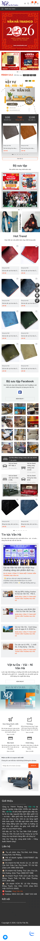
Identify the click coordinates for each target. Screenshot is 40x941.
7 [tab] (27, 154)
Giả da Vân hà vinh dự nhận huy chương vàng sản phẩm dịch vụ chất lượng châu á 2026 (18, 570)
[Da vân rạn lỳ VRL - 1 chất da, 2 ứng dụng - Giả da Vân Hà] (8, 647)
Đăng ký (33, 765)
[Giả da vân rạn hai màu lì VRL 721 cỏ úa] (29, 353)
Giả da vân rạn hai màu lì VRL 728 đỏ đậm (9, 272)
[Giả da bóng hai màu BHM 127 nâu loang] (29, 134)
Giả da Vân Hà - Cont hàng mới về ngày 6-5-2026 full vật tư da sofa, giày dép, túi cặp (26, 630)
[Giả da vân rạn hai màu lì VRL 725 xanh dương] (29, 288)
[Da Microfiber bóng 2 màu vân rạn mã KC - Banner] (20, 490)
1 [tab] (12, 154)
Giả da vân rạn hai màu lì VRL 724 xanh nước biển (9, 337)
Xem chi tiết (10, 734)
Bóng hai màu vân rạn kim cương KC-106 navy (29, 525)
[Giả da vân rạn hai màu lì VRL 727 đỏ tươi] (29, 255)
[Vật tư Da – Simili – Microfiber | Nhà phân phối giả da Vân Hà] (9, 3)
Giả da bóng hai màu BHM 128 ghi (9, 149)
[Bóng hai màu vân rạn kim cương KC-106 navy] (29, 509)
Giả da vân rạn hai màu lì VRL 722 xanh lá (9, 370)
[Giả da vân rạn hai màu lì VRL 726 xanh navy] (10, 288)
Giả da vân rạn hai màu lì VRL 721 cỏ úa (28, 370)
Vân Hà (31, 806)
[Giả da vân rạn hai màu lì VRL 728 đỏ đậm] (10, 255)
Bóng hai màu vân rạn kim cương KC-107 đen (10, 525)
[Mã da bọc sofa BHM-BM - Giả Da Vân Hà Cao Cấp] (8, 611)
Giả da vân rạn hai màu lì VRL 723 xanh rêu (28, 337)
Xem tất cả (20, 158)
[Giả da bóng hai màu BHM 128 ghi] (11, 134)
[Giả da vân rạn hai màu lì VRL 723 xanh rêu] (29, 320)
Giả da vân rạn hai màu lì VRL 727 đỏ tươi (28, 272)
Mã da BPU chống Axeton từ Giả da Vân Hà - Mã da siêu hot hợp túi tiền (25, 594)
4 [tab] (20, 154)
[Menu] (38, 3)
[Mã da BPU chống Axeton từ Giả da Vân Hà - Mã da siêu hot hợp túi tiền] (8, 594)
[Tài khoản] (25, 3)
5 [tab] (22, 154)
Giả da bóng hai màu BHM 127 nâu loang (27, 149)
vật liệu (9, 811)
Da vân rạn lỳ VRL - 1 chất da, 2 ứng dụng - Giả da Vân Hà (25, 646)
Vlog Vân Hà (17, 891)
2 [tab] (15, 154)
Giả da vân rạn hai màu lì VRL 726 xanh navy (9, 304)
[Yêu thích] (17, 125)
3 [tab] (17, 154)
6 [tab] (25, 154)
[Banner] (7, 409)
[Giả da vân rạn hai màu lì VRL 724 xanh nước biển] (10, 320)
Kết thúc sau (18, 75)
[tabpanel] (20, 31)
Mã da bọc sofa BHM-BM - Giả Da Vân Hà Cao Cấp (25, 610)
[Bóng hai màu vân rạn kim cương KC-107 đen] (10, 509)
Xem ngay (20, 399)
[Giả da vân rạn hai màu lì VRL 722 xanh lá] (10, 353)
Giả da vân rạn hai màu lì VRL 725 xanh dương (28, 304)
